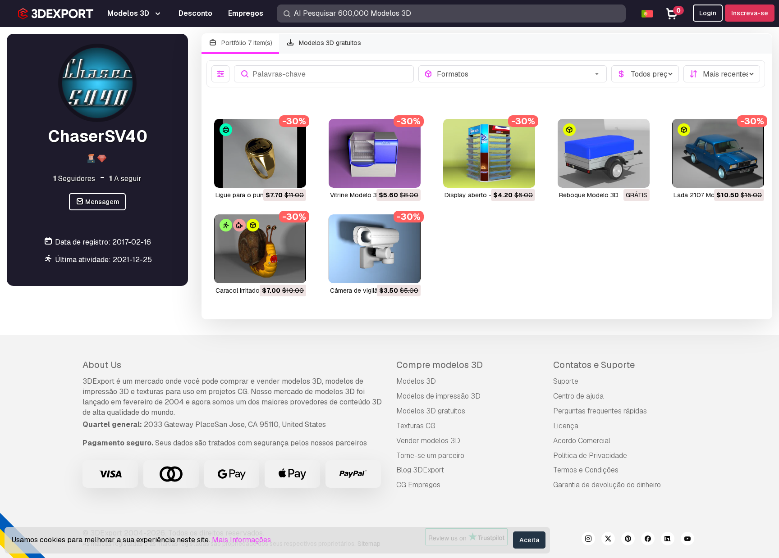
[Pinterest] (628, 540)
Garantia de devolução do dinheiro (607, 485)
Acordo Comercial (581, 440)
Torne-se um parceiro (430, 455)
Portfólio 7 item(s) (246, 43)
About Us (101, 365)
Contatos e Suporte (594, 365)
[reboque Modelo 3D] (604, 153)
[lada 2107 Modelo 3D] (718, 153)
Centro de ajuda (578, 396)
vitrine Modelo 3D (355, 195)
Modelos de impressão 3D (438, 396)
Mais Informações (241, 539)
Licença (565, 426)
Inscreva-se (749, 13)
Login (707, 13)
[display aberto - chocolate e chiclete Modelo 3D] (489, 153)
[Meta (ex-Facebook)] (648, 540)
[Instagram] (588, 540)
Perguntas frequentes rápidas (600, 411)
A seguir (125, 178)
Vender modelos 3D (428, 440)
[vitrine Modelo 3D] (375, 153)
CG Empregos (418, 485)
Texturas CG (415, 426)
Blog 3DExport (420, 470)
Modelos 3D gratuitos (329, 43)
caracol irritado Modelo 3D (254, 290)
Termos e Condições (586, 470)
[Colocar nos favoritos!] (293, 175)
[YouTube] (687, 540)
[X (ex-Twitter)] (608, 540)
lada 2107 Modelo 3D (706, 195)
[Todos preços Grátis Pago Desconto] (645, 73)
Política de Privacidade (590, 455)
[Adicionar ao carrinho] (274, 175)
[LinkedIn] (668, 540)
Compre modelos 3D (439, 365)
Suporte (565, 381)
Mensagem (101, 202)
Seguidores (74, 178)
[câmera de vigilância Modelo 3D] (375, 248)
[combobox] (519, 74)
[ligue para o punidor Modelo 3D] (260, 153)
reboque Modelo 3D (589, 195)
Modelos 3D (416, 381)
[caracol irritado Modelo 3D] (260, 248)
